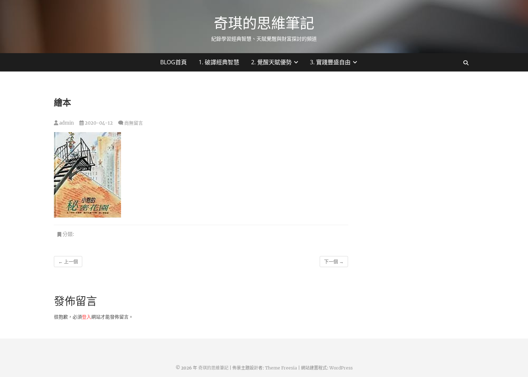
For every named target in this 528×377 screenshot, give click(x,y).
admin (66, 123)
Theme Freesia (281, 368)
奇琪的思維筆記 (264, 23)
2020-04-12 (98, 123)
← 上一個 (68, 262)
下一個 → (334, 262)
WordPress (341, 368)
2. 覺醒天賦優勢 (271, 62)
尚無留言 (133, 123)
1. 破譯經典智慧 (219, 62)
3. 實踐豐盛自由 (330, 62)
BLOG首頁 (173, 62)
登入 (86, 317)
